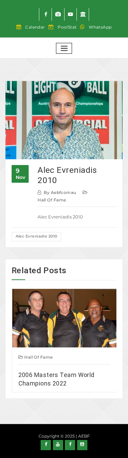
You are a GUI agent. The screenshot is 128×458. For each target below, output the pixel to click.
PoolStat (67, 27)
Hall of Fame (52, 199)
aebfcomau (60, 192)
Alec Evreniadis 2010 (36, 236)
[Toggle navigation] (64, 48)
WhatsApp (100, 27)
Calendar (35, 27)
